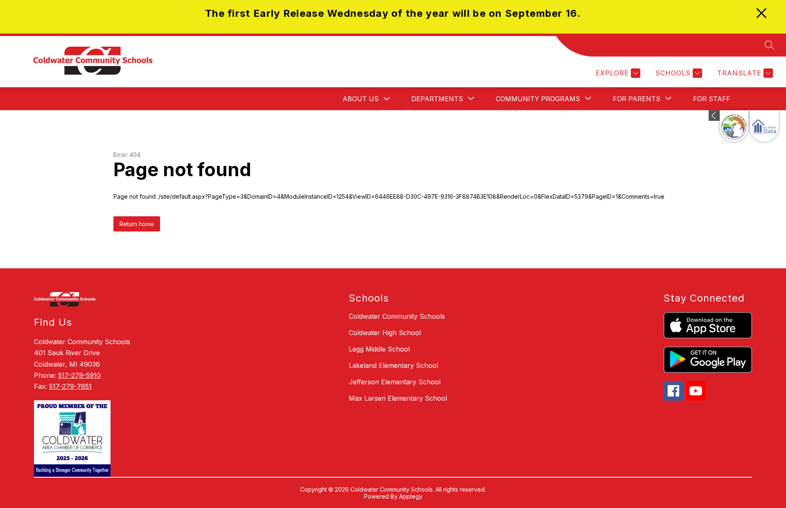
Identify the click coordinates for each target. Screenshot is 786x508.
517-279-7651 (70, 386)
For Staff (711, 99)
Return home (137, 223)
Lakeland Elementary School (393, 365)
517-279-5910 (79, 375)
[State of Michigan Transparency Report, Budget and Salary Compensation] (734, 126)
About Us (361, 99)
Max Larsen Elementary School (398, 398)
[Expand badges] (714, 115)
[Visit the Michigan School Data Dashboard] (764, 126)
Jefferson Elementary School (394, 382)
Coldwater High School (385, 333)
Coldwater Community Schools (397, 316)
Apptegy (410, 496)
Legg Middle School (379, 349)
